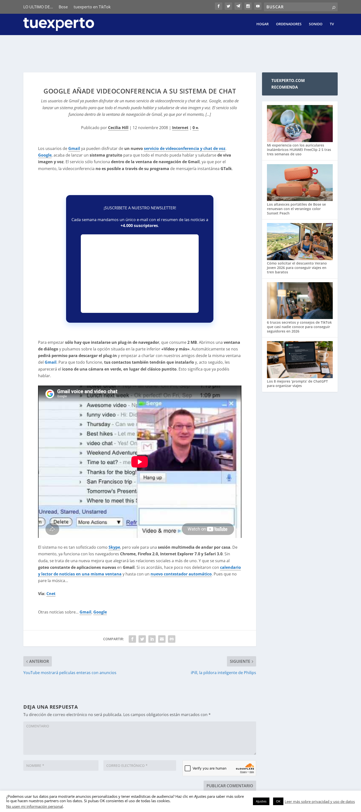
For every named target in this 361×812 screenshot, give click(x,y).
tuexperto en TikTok (92, 7)
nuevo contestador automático (181, 574)
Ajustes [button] (261, 801)
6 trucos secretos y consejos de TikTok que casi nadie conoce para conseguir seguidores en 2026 (299, 326)
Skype (114, 547)
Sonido (315, 24)
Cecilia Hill (118, 127)
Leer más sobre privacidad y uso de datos (320, 801)
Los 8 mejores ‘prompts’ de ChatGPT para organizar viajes (297, 383)
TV (332, 24)
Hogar (262, 24)
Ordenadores (289, 24)
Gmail (74, 148)
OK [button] (278, 801)
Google (45, 155)
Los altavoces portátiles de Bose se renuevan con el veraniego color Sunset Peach (296, 208)
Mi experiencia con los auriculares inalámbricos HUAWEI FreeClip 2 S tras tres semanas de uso (299, 149)
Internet (180, 127)
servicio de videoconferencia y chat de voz (184, 148)
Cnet (51, 593)
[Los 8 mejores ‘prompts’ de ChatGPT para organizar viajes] (300, 360)
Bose (63, 7)
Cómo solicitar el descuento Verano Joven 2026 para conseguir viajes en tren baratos (297, 267)
